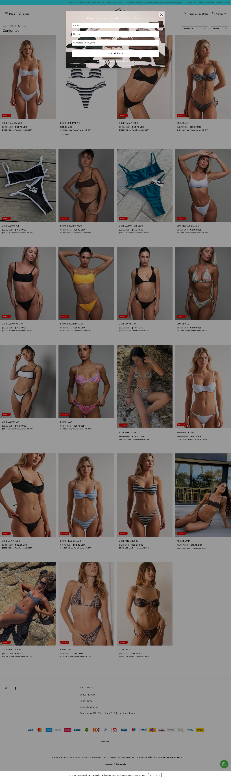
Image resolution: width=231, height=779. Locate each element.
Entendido (155, 775)
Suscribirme (115, 53)
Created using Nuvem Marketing (115, 65)
